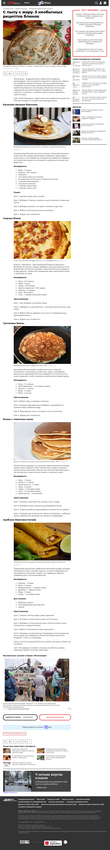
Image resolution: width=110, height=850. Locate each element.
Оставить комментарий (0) (55, 717)
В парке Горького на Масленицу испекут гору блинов (23, 756)
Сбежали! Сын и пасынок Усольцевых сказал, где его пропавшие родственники (94, 84)
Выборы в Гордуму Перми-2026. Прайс (91, 804)
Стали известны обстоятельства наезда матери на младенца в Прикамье (90, 41)
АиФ (16, 68)
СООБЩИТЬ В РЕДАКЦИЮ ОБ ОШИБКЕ (30, 807)
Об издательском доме (26, 799)
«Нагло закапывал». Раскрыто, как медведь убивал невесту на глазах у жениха (94, 70)
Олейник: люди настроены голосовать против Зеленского (91, 138)
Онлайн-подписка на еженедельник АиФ (32, 802)
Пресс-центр (41, 799)
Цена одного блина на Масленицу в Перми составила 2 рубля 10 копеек (23, 750)
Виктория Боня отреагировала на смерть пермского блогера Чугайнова (89, 24)
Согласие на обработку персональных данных (31, 825)
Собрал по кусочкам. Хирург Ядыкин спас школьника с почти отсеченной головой (94, 77)
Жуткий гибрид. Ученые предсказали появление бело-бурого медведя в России (94, 91)
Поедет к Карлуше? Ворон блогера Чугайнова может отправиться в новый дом (90, 16)
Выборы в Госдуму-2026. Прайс (28, 804)
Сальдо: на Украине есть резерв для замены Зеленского (93, 131)
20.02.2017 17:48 (8, 9)
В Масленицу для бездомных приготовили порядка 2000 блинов (56, 757)
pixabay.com (18, 149)
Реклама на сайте (53, 799)
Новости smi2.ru (10, 793)
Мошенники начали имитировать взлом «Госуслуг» (92, 124)
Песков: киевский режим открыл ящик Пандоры (92, 110)
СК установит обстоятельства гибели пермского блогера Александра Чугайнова (90, 33)
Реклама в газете (68, 799)
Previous (7, 677)
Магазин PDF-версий (83, 799)
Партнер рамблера (37, 842)
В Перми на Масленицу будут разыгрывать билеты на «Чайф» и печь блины (57, 750)
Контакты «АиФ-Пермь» (56, 802)
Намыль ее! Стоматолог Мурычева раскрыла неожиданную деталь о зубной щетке (93, 63)
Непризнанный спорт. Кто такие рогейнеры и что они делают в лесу (90, 50)
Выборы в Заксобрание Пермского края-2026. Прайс (58, 804)
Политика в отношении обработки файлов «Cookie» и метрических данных (39, 828)
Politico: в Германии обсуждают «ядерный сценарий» (91, 117)
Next (66, 677)
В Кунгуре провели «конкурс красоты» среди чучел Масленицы (23, 763)
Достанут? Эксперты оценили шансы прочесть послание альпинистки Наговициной (94, 98)
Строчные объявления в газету (77, 802)
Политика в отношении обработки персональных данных (34, 826)
